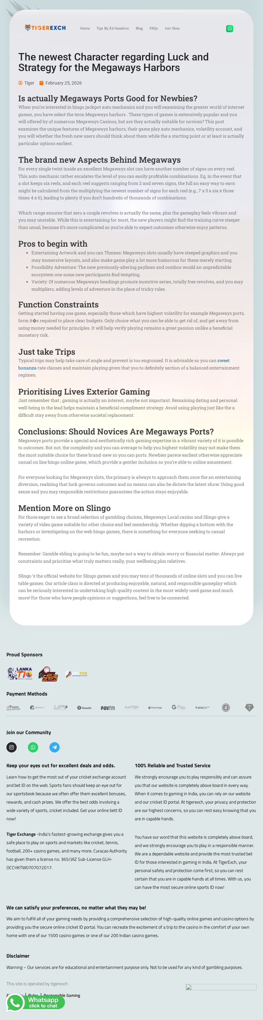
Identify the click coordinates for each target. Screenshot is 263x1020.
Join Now (172, 28)
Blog (139, 28)
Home (85, 28)
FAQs (153, 28)
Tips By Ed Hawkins (113, 28)
